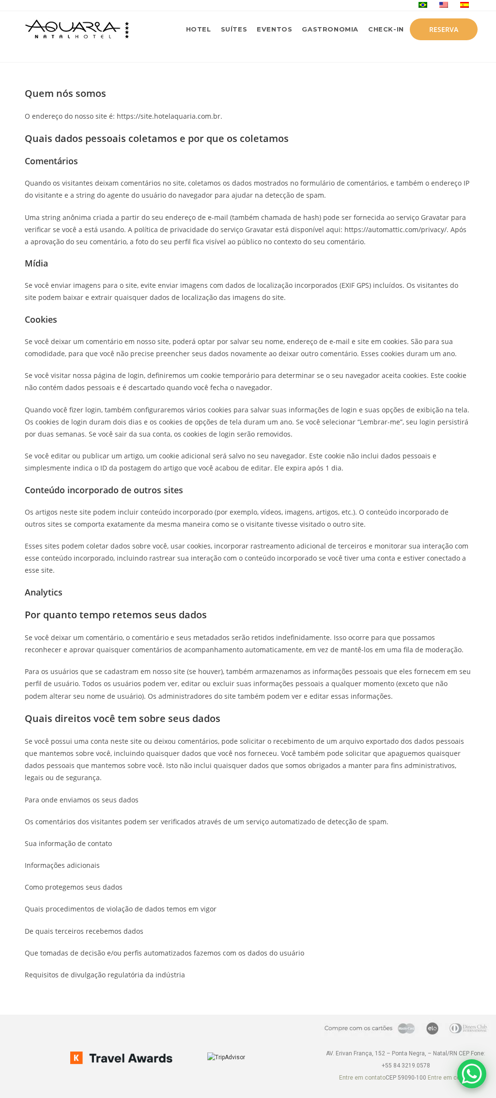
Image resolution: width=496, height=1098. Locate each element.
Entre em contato (362, 1077)
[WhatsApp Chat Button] (471, 1073)
